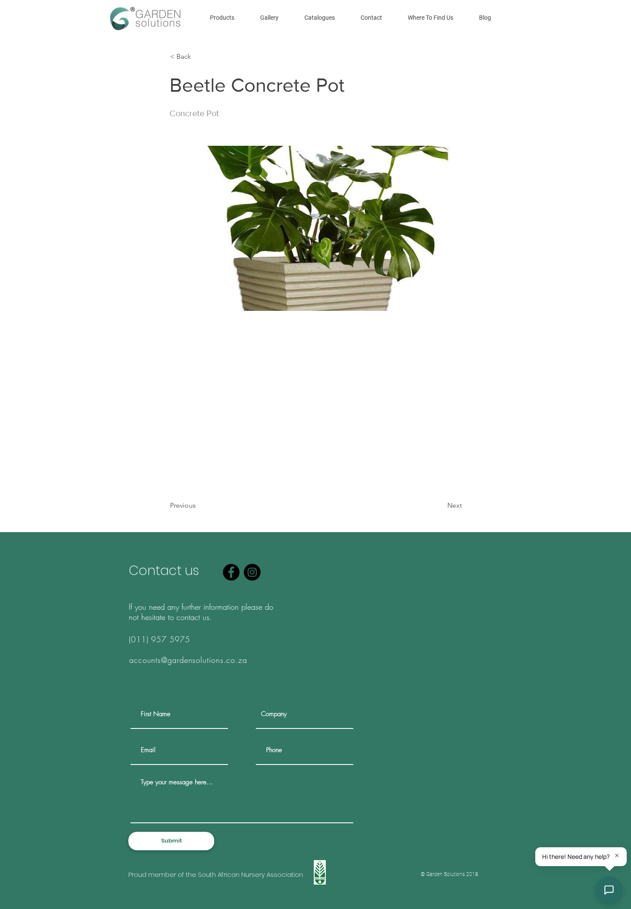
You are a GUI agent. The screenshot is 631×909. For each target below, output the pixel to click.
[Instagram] (252, 572)
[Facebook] (231, 572)
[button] (222, 17)
